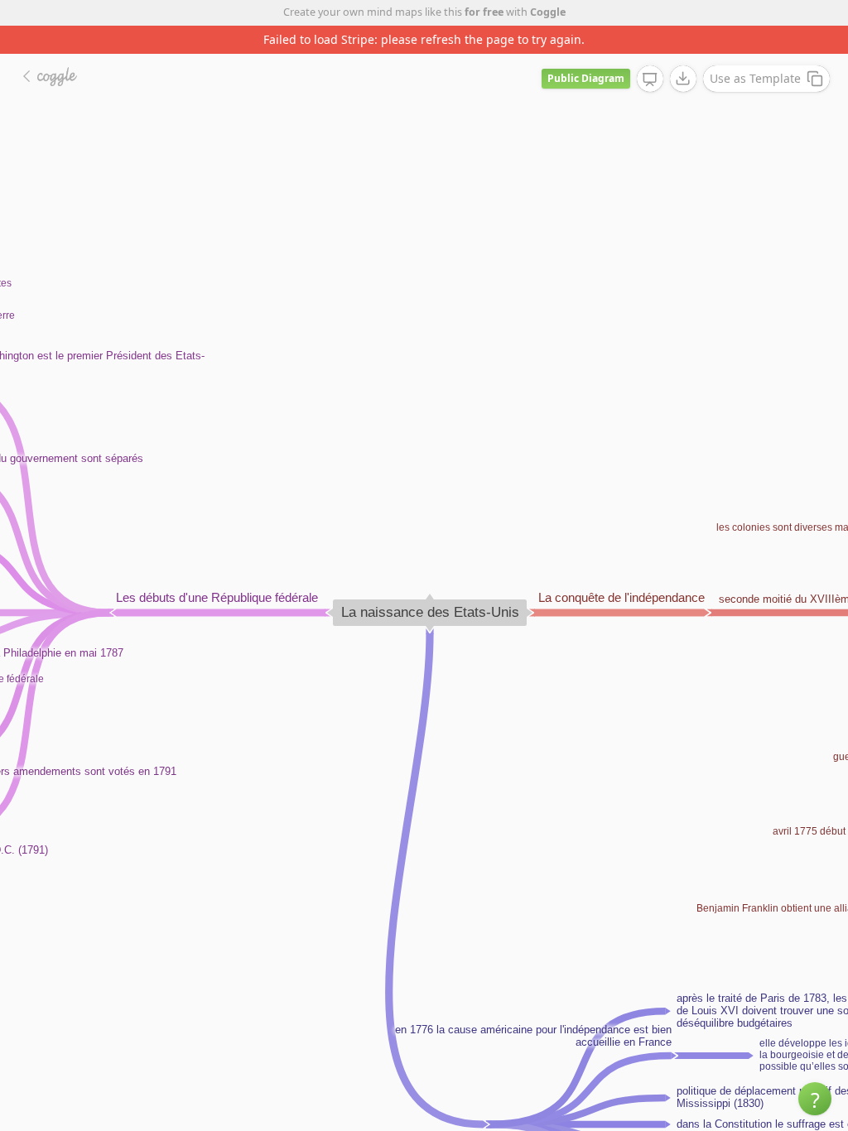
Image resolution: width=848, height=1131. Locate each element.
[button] (814, 1098)
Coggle (548, 12)
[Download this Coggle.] (683, 78)
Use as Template (755, 78)
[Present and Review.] (650, 79)
